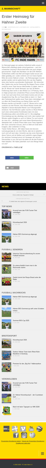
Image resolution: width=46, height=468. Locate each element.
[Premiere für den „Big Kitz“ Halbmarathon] (6, 367)
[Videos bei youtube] (30, 431)
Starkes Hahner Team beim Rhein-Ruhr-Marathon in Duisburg (26, 353)
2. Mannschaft (11, 8)
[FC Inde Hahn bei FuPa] (6, 431)
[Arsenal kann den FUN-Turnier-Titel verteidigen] (6, 214)
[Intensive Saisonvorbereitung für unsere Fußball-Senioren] (6, 257)
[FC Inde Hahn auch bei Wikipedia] (31, 437)
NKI (6, 27)
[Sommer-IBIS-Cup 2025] (6, 324)
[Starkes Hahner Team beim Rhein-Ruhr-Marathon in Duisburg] (6, 355)
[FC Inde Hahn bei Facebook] (15, 437)
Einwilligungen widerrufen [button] (23, 443)
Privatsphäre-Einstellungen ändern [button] (11, 441)
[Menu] (43, 3)
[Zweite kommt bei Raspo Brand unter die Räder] (6, 281)
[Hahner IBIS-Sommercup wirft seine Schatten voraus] (6, 312)
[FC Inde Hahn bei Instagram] (23, 437)
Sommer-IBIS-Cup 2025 (21, 320)
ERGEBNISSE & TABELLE (11, 147)
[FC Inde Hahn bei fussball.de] (13, 431)
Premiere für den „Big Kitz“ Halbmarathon (27, 364)
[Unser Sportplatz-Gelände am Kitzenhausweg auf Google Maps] (38, 431)
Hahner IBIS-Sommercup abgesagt (25, 234)
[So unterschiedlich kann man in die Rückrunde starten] (6, 269)
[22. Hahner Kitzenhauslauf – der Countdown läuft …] (6, 398)
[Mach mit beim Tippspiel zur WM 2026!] (6, 410)
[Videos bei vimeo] (22, 431)
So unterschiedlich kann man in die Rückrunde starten (25, 266)
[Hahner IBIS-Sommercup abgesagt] (6, 238)
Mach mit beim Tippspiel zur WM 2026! (26, 407)
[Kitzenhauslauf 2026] (6, 226)
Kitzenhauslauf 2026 (20, 222)
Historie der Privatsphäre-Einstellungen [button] (33, 441)
